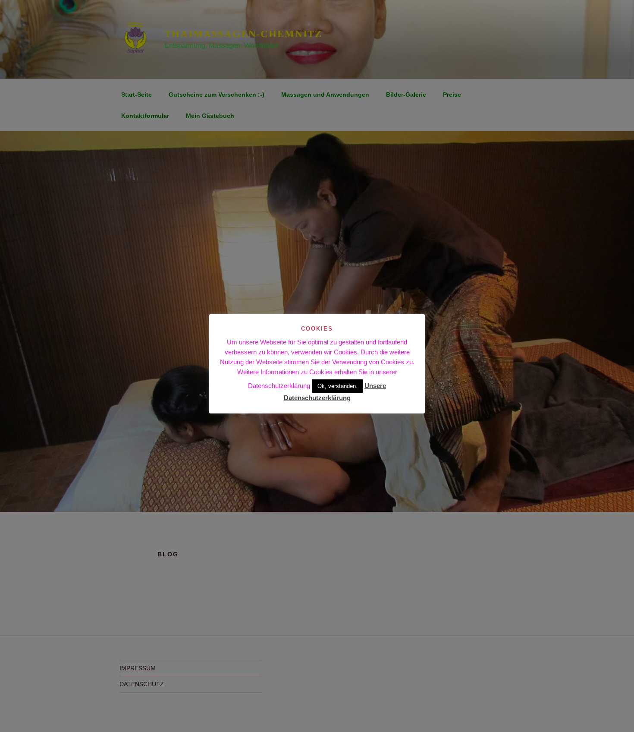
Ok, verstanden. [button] (337, 386)
